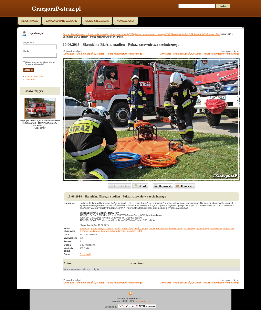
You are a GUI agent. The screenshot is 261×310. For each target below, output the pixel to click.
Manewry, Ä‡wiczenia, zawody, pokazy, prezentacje (103, 34)
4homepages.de (142, 301)
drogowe (84, 231)
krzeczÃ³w (127, 228)
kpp (103, 231)
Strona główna (70, 34)
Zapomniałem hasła (34, 76)
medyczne (95, 231)
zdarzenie (121, 231)
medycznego (202, 228)
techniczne (228, 228)
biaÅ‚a (118, 228)
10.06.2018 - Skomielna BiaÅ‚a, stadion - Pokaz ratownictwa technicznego (102, 53)
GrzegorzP (85, 254)
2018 (131, 34)
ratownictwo (216, 228)
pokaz (152, 228)
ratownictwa (162, 228)
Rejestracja (30, 79)
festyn (145, 228)
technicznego (175, 228)
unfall (139, 231)
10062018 (85, 228)
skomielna (108, 228)
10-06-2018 (96, 228)
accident (131, 231)
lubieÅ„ (137, 228)
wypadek (110, 231)
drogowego (189, 228)
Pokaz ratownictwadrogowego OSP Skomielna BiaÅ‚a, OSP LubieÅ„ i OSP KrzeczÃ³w (177, 34)
